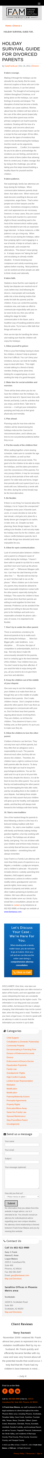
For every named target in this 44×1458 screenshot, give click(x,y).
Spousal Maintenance (16, 1116)
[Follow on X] (11, 1391)
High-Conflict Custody (16, 1077)
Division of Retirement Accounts (20, 1053)
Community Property (15, 1046)
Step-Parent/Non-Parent (17, 1120)
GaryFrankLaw (11, 66)
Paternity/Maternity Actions (18, 1097)
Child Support (13, 1038)
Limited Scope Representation (20, 1081)
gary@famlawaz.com (20, 1275)
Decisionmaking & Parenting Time (21, 1049)
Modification (12, 1089)
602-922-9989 (14, 1399)
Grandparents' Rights (16, 1073)
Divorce (16, 25)
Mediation (11, 1085)
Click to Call (23, 972)
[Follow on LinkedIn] (17, 1391)
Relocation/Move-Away (17, 1108)
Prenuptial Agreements (16, 1100)
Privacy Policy (19, 1453)
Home (8, 25)
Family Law (12, 1069)
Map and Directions (13, 1279)
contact (17, 905)
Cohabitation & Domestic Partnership (23, 1042)
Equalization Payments (17, 1065)
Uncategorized (13, 1124)
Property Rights (13, 1104)
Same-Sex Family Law (16, 1112)
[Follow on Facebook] (5, 1391)
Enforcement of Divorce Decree (20, 1061)
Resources (30, 1453)
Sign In (39, 1453)
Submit (11, 1203)
